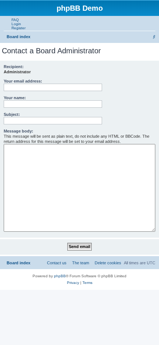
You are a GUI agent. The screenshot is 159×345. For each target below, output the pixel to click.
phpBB (60, 276)
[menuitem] (14, 20)
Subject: (12, 114)
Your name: (15, 98)
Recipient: (14, 66)
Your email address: (23, 81)
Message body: (18, 131)
